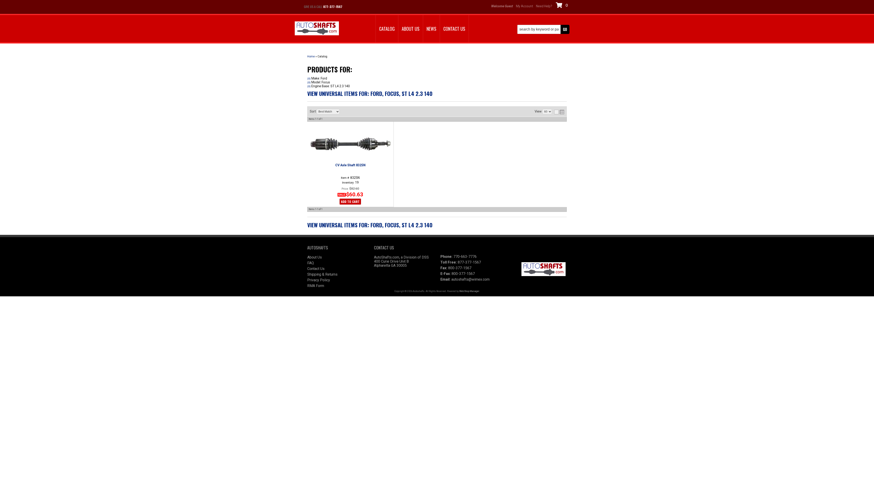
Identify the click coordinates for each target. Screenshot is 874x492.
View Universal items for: (369, 93)
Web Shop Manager (469, 291)
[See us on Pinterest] (373, 6)
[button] (543, 29)
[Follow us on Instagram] (362, 6)
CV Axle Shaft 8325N (350, 165)
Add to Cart (350, 201)
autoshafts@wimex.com (470, 279)
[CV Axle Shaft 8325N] (350, 144)
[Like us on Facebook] (350, 6)
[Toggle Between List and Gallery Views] (559, 112)
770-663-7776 (465, 256)
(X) (309, 78)
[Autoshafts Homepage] (317, 28)
